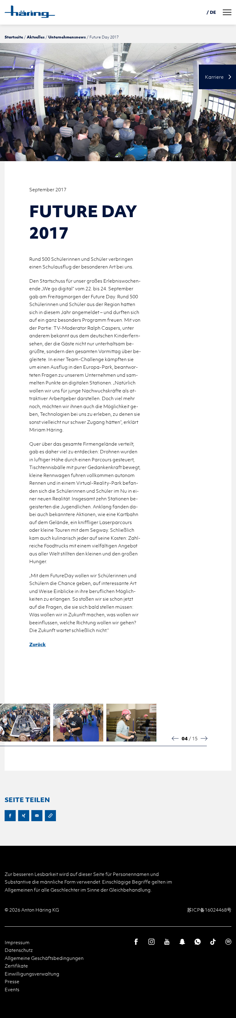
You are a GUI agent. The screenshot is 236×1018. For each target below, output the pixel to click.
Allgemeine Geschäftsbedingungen (44, 958)
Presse (12, 981)
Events (12, 989)
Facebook (10, 815)
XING (23, 815)
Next (204, 738)
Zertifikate (16, 965)
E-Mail (36, 815)
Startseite (14, 37)
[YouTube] (167, 942)
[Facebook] (136, 942)
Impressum (17, 942)
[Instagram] (151, 942)
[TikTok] (213, 942)
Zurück (37, 644)
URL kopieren (50, 815)
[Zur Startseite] (30, 12)
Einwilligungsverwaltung (32, 973)
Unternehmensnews (67, 37)
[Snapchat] (182, 942)
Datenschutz (19, 950)
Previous (175, 738)
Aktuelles (36, 37)
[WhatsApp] (198, 942)
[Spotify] (228, 942)
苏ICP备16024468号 (209, 909)
